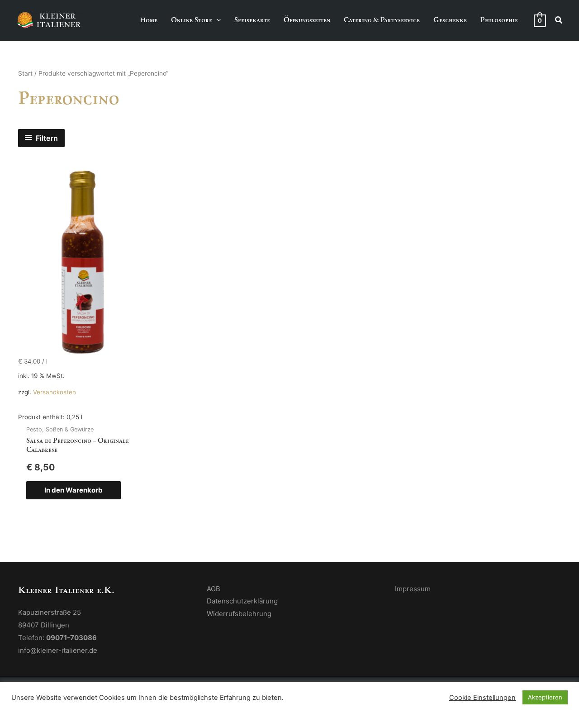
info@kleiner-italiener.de (57, 650)
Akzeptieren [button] (545, 697)
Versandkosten (54, 392)
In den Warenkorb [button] (73, 490)
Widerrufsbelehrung (239, 613)
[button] (216, 20)
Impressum (413, 588)
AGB (213, 588)
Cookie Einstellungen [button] (482, 698)
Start (25, 73)
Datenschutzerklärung (242, 601)
